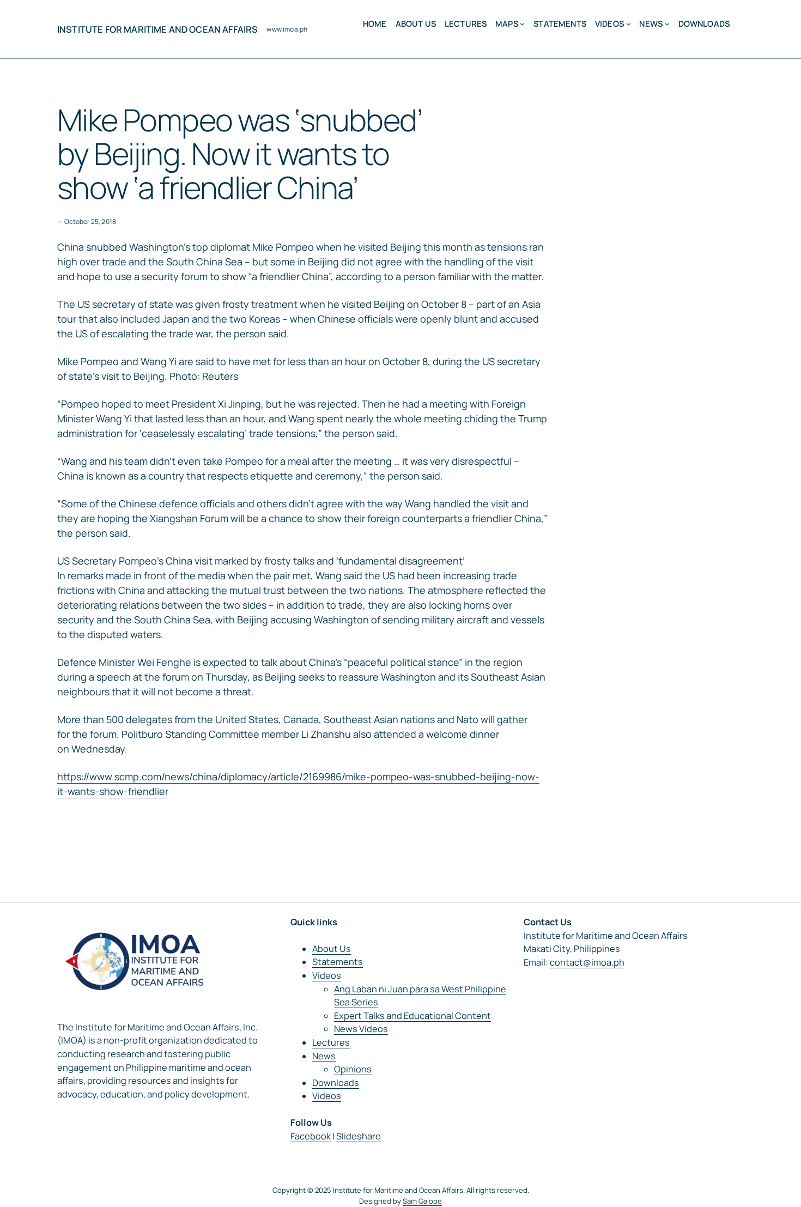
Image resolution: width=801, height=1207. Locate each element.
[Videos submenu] (628, 23)
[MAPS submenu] (522, 23)
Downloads (335, 1083)
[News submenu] (667, 23)
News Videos (361, 1029)
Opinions (353, 1069)
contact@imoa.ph (587, 962)
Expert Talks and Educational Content (412, 1016)
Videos (326, 975)
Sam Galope (422, 1201)
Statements (337, 962)
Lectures (331, 1042)
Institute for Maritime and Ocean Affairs (157, 29)
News (324, 1056)
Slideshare (358, 1136)
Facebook (310, 1136)
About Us (331, 949)
